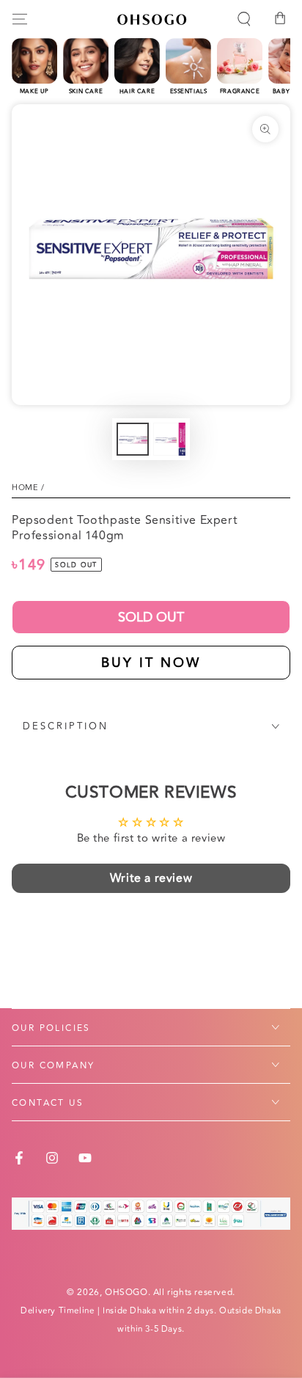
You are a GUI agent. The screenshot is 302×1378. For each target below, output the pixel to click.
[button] (244, 19)
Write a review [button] (151, 878)
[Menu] (20, 19)
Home (25, 487)
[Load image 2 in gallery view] (169, 439)
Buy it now (151, 662)
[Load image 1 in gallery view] (133, 439)
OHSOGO (126, 1292)
